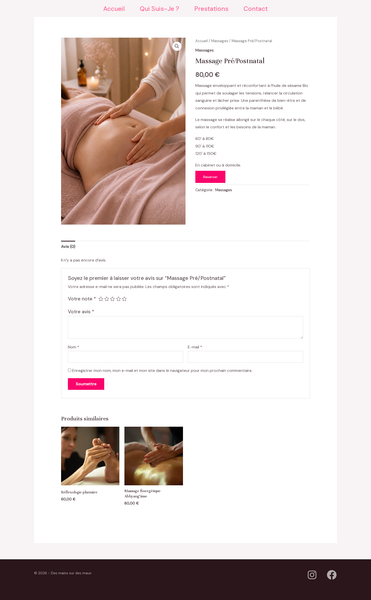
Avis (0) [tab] (68, 246)
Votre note (82, 299)
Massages (219, 40)
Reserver (210, 177)
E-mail (195, 347)
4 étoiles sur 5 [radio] (118, 298)
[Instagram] (312, 575)
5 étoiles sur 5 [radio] (124, 298)
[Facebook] (332, 575)
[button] (176, 46)
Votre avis (81, 311)
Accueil (201, 40)
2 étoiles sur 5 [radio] (106, 298)
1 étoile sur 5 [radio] (100, 298)
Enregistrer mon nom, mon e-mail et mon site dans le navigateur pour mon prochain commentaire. (162, 370)
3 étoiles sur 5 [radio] (112, 298)
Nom (73, 347)
